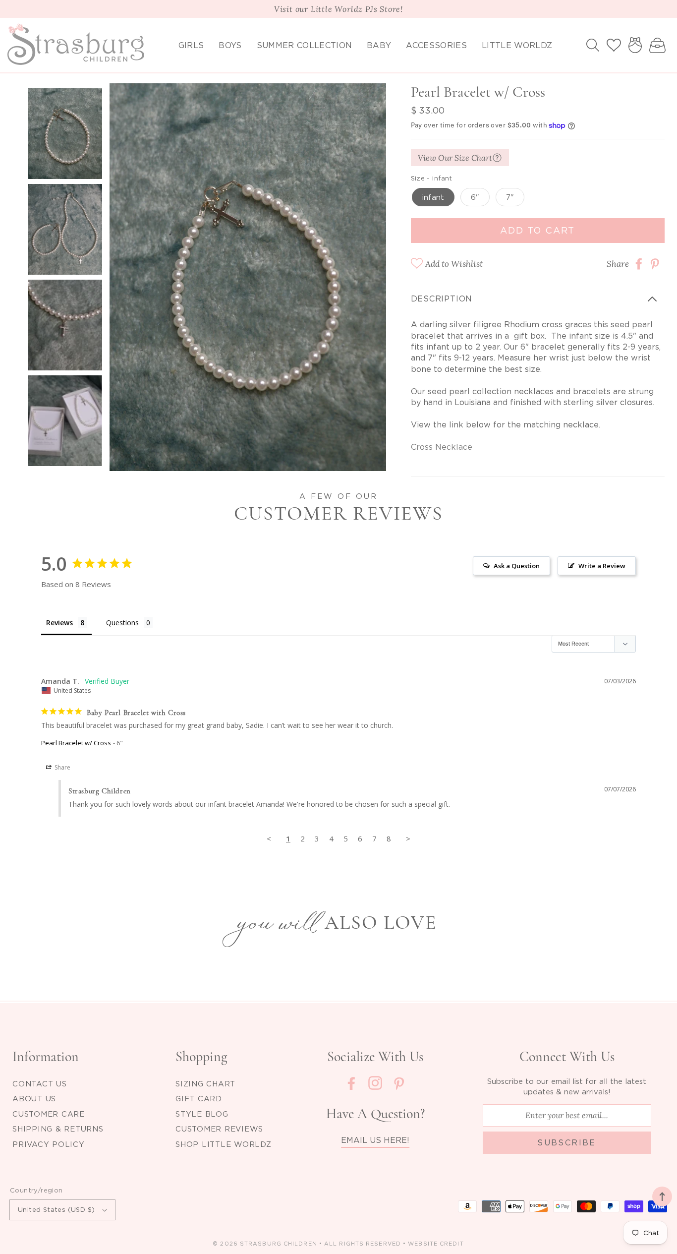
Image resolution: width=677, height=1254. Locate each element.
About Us (34, 1098)
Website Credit (435, 1244)
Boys (230, 45)
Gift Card (198, 1098)
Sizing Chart (205, 1083)
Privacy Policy (48, 1144)
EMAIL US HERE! (375, 1139)
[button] (592, 45)
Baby (379, 45)
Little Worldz (517, 45)
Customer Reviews (219, 1129)
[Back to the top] (662, 1196)
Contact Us (39, 1083)
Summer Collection (304, 45)
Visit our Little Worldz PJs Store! (338, 9)
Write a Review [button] (601, 565)
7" (510, 197)
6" (475, 197)
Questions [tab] (122, 622)
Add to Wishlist (454, 263)
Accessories (436, 45)
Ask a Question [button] (517, 565)
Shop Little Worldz (223, 1144)
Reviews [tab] (59, 622)
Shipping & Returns (58, 1129)
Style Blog (201, 1114)
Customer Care (48, 1114)
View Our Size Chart (455, 158)
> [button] (408, 838)
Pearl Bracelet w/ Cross (76, 742)
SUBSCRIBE (566, 1142)
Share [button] (61, 767)
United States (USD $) (56, 1209)
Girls (191, 45)
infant (433, 197)
